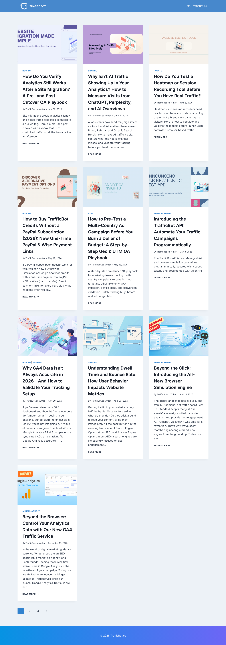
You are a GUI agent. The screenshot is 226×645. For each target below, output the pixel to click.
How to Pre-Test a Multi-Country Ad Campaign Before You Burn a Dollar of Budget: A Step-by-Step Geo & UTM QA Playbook (110, 238)
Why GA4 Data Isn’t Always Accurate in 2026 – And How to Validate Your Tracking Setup (46, 380)
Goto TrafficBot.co (195, 6)
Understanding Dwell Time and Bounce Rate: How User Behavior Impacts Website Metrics (112, 380)
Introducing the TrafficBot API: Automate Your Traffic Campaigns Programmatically (177, 231)
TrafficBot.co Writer (35, 109)
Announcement (162, 213)
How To (26, 71)
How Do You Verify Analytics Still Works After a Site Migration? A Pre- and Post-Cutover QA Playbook (46, 89)
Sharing (92, 71)
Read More (30, 143)
